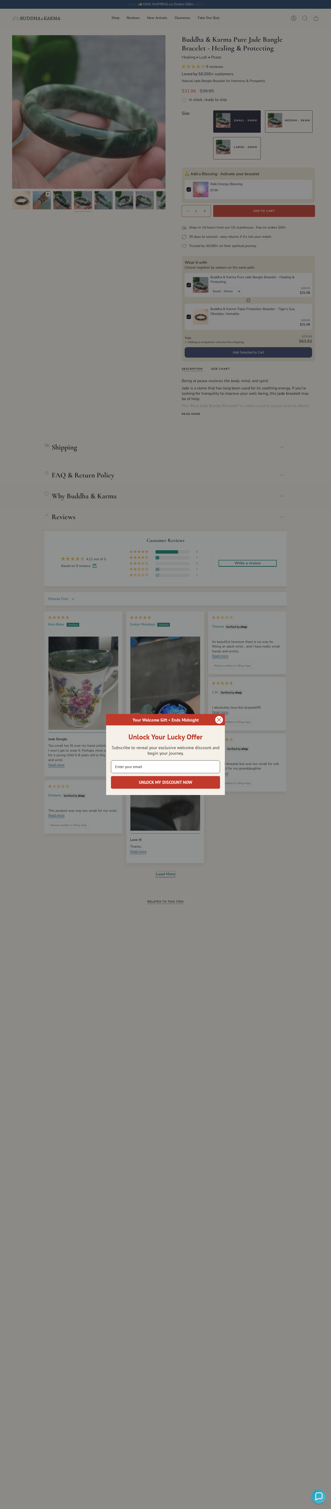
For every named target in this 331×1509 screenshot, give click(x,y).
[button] (319, 1497)
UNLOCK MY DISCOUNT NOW (165, 782)
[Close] (219, 720)
